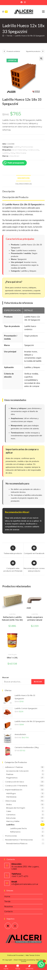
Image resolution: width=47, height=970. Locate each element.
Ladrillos (17, 147)
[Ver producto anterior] (4, 51)
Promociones (27, 147)
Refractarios (15, 832)
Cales (8, 811)
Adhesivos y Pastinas (14, 767)
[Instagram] (24, 2)
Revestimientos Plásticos (16, 843)
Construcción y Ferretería (16, 786)
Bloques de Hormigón (15, 808)
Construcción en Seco (14, 782)
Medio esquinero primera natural (35, 618)
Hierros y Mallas (12, 821)
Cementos (10, 815)
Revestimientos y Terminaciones (19, 840)
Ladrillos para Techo (18, 828)
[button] (41, 58)
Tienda (7, 901)
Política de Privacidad (15, 955)
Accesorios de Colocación (17, 771)
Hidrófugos (12, 654)
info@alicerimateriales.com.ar (24, 884)
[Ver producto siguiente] (43, 51)
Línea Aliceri (14, 156)
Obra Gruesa (20, 153)
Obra (12, 153)
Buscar (5, 677)
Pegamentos (11, 778)
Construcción (33, 150)
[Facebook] (22, 2)
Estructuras (11, 818)
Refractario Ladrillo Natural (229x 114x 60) (12, 618)
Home (7, 896)
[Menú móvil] (43, 12)
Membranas (11, 797)
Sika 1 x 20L (12, 657)
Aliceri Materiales (19, 150)
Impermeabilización (13, 790)
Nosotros (8, 906)
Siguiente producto (33, 51)
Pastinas (9, 774)
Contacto (8, 911)
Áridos (9, 804)
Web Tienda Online (32, 955)
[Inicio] (3, 36)
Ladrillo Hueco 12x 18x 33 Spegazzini (30, 36)
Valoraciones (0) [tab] (23, 184)
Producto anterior (13, 51)
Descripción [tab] (23, 178)
